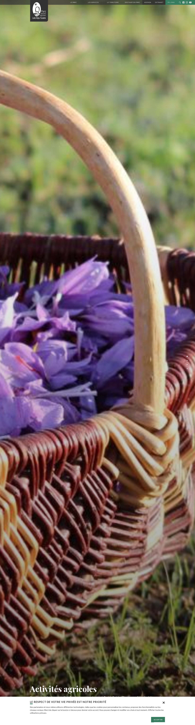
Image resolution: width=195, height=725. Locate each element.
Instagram (187, 2)
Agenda (147, 2)
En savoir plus (52, 713)
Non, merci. (163, 702)
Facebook (184, 2)
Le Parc (73, 2)
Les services (93, 2)
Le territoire (113, 2)
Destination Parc (132, 2)
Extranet (159, 2)
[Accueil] (39, 11)
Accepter (158, 720)
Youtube (190, 2)
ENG (173, 2)
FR (169, 2)
